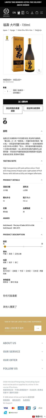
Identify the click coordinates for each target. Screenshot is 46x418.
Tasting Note (9, 161)
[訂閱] (37, 328)
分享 (4, 119)
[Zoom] (39, 70)
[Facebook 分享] (5, 122)
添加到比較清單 (33, 108)
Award (6, 218)
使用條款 (6, 400)
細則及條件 (16, 400)
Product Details (11, 180)
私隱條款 (26, 400)
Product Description (14, 234)
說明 (5, 131)
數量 (4, 87)
